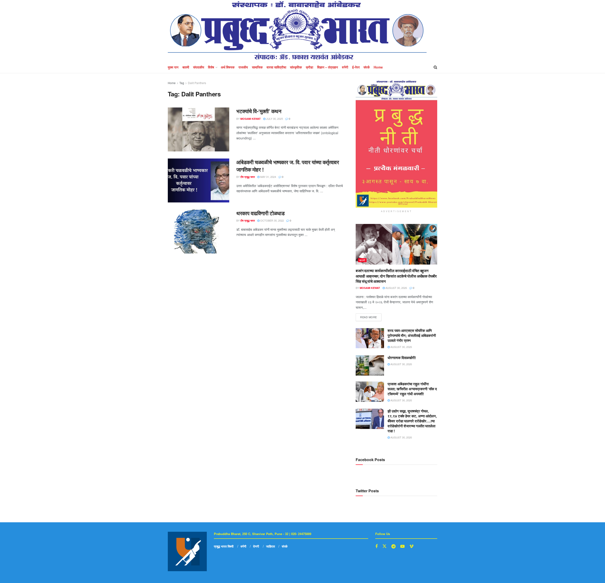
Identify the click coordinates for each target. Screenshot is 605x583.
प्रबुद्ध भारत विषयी (223, 546)
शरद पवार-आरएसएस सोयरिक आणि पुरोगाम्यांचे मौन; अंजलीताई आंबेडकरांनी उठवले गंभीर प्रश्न (412, 335)
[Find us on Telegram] (393, 546)
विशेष (211, 67)
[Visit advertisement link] (396, 144)
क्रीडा (309, 67)
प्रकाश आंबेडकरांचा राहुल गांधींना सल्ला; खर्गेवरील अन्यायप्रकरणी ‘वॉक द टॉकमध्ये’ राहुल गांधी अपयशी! (412, 388)
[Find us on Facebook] (376, 546)
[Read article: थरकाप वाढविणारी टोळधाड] (198, 231)
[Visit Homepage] (297, 30)
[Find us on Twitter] (384, 546)
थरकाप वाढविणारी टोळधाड (260, 213)
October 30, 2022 (271, 220)
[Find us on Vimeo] (411, 546)
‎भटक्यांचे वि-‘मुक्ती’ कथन (258, 111)
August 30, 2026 (396, 288)
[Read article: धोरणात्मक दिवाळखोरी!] (370, 365)
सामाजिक (257, 67)
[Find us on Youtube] (402, 546)
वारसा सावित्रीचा (276, 67)
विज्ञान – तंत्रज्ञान (327, 67)
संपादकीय (198, 67)
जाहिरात (270, 546)
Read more (370, 316)
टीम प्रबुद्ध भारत (247, 177)
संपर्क (366, 67)
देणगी (256, 546)
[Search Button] (435, 67)
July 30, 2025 (274, 118)
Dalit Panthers (197, 83)
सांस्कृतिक (296, 67)
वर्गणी (345, 67)
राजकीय (243, 67)
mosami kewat (250, 118)
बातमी (185, 67)
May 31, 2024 (267, 177)
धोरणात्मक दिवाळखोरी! (402, 357)
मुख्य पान (173, 67)
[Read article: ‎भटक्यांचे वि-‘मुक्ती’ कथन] (198, 129)
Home (378, 67)
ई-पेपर (356, 67)
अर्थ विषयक (227, 67)
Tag (181, 83)
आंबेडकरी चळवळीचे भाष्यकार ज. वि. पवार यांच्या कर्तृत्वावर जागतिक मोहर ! (287, 165)
